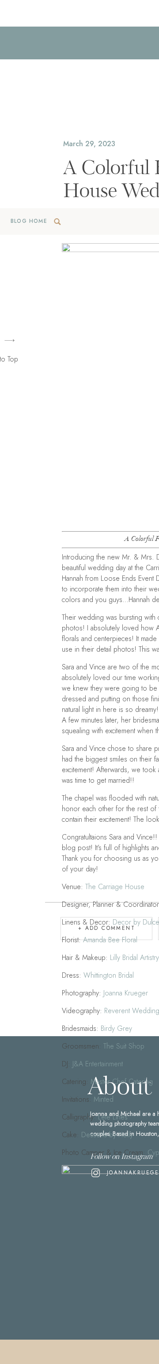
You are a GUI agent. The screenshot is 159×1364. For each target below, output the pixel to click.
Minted (104, 1099)
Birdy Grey (116, 1028)
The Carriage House (114, 887)
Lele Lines (113, 1117)
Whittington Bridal (108, 975)
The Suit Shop (123, 1046)
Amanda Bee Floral (110, 940)
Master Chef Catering (122, 1081)
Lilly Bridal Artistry (133, 957)
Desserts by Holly (107, 1135)
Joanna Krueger (125, 993)
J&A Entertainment (97, 1064)
